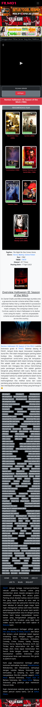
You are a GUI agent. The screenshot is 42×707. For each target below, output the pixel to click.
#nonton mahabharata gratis (30, 551)
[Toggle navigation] (38, 3)
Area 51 (27, 631)
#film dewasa (35, 434)
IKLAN (20, 582)
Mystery (21, 255)
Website (6, 625)
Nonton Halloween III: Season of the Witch (18, 346)
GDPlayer (20, 93)
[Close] (22, 14)
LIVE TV (12, 582)
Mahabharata (33, 665)
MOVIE (15, 578)
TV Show (20, 631)
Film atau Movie (9, 631)
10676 (24, 260)
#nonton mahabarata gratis (11, 551)
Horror (15, 255)
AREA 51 (35, 578)
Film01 (21, 348)
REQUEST (29, 582)
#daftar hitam (35, 411)
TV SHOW (24, 578)
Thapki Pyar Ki (32, 677)
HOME (6, 578)
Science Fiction (30, 255)
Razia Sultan (28, 680)
